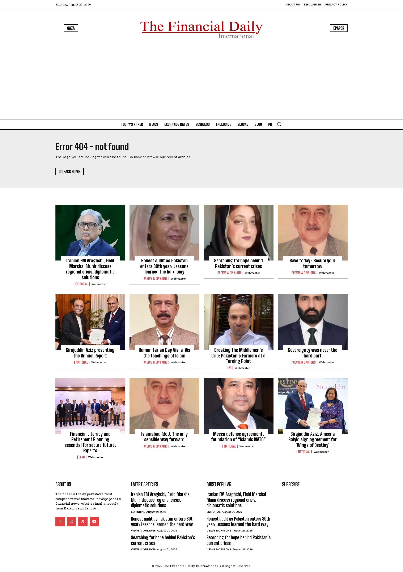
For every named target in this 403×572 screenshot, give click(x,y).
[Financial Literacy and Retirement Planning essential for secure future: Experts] (90, 406)
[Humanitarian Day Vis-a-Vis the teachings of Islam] (164, 322)
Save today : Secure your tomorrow (312, 263)
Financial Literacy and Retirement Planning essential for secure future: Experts (90, 442)
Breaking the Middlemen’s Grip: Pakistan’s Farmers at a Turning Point (238, 355)
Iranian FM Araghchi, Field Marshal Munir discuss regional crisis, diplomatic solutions (90, 269)
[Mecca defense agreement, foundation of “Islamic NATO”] (238, 406)
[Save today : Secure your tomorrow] (313, 232)
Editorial (81, 284)
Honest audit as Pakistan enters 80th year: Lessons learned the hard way (164, 266)
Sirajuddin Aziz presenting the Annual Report (90, 352)
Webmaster (99, 284)
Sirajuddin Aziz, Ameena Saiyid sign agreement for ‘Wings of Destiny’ (312, 439)
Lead (82, 457)
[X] (82, 521)
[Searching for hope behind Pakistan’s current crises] (238, 232)
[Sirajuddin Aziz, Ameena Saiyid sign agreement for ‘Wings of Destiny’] (313, 406)
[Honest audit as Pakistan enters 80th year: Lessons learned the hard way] (164, 232)
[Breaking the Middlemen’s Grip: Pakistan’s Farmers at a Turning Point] (238, 322)
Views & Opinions (155, 278)
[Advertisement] (201, 79)
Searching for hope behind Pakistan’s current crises (238, 263)
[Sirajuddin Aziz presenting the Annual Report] (90, 322)
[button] (279, 124)
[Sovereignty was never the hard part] (313, 322)
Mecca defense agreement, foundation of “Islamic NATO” (238, 436)
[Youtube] (94, 521)
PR (230, 368)
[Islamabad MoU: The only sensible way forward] (164, 406)
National (82, 362)
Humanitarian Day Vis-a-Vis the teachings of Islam (164, 352)
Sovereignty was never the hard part (312, 352)
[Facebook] (60, 521)
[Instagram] (71, 521)
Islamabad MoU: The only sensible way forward (164, 436)
